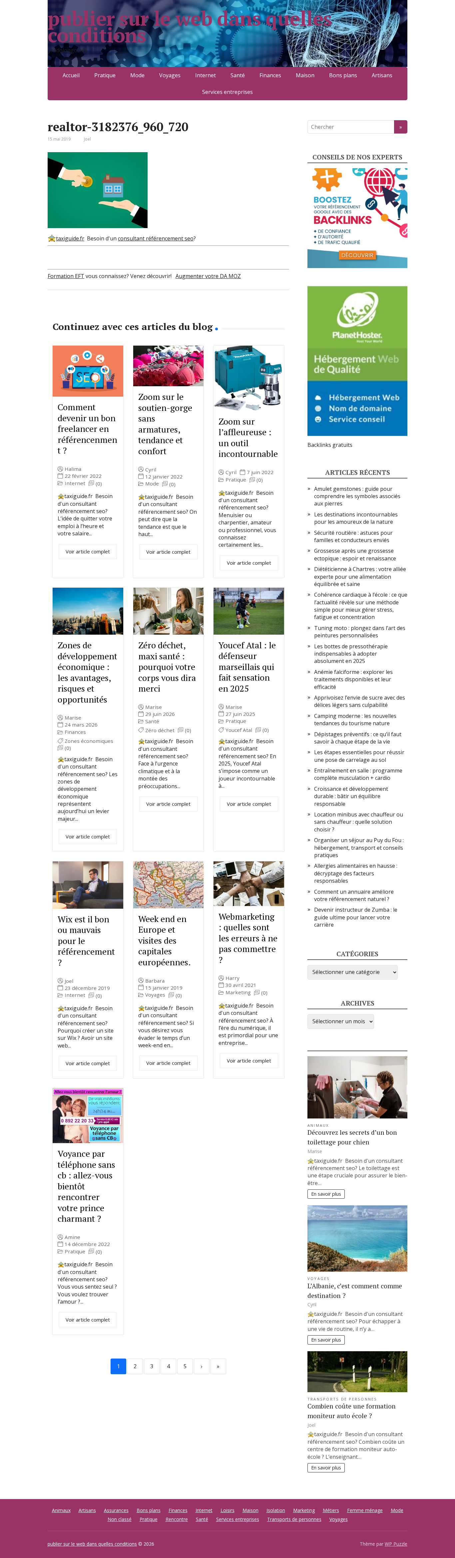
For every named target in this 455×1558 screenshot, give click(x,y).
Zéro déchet (160, 730)
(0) (99, 483)
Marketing (238, 992)
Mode (137, 75)
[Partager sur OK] (87, 312)
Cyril (150, 469)
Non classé (120, 1519)
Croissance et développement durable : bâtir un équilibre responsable (351, 796)
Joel (69, 981)
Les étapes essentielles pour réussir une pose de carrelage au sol (359, 756)
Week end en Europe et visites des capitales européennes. (164, 940)
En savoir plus (326, 1194)
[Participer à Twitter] (121, 312)
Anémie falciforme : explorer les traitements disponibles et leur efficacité (353, 679)
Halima (73, 469)
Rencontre (177, 1519)
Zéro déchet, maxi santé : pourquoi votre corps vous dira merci (167, 666)
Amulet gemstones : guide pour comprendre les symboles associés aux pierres (357, 496)
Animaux (318, 1125)
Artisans (382, 75)
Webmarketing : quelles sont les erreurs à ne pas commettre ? (248, 938)
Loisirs (227, 1510)
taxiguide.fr (70, 238)
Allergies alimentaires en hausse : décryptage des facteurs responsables (355, 873)
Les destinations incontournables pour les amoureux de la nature (356, 518)
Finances (270, 75)
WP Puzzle (396, 1544)
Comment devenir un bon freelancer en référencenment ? (87, 428)
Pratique (105, 75)
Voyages (170, 75)
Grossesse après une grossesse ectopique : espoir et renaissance (355, 554)
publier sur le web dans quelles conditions (190, 26)
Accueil (71, 75)
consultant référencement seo (156, 238)
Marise (73, 717)
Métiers (331, 1510)
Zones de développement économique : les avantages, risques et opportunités (87, 672)
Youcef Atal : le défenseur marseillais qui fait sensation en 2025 (247, 666)
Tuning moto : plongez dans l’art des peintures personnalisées (359, 631)
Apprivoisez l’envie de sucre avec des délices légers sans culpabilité (359, 701)
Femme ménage (365, 1510)
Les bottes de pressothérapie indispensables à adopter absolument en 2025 (351, 654)
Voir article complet (88, 551)
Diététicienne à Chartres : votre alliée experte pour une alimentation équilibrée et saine (360, 576)
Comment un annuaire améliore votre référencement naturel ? (354, 895)
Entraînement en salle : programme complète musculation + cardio (358, 774)
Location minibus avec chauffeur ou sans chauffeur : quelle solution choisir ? (358, 822)
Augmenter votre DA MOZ (208, 276)
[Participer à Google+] (104, 312)
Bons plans (343, 75)
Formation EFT (66, 276)
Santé (237, 75)
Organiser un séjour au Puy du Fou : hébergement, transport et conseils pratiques (359, 847)
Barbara (155, 980)
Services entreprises (227, 92)
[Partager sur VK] (71, 312)
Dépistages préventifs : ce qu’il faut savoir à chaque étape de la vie (357, 738)
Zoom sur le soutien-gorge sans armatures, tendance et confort (165, 424)
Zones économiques (89, 741)
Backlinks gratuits (329, 445)
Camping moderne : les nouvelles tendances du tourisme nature (355, 719)
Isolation (275, 1510)
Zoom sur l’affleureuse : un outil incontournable (248, 438)
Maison (305, 75)
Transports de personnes (342, 1399)
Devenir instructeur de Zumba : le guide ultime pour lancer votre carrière (355, 917)
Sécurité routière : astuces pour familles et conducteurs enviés (353, 536)
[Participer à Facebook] (54, 312)
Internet (205, 75)
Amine (72, 1237)
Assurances (116, 1510)
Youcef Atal (239, 730)
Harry (232, 978)
